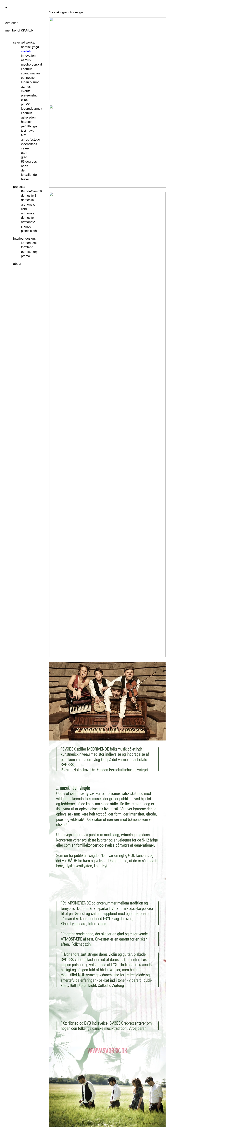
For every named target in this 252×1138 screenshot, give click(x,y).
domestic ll (28, 195)
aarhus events (26, 88)
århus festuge (30, 139)
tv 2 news (27, 130)
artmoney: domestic (28, 215)
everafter (11, 22)
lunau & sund (30, 82)
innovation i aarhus (29, 57)
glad (24, 157)
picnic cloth (29, 230)
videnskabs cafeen (29, 146)
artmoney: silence (28, 224)
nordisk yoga (30, 46)
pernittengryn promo (30, 253)
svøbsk (26, 51)
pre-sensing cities (29, 97)
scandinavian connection (30, 75)
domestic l (28, 199)
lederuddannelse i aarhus (33, 110)
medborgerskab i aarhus (32, 66)
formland (27, 247)
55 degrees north (29, 163)
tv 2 (23, 135)
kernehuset (29, 242)
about (17, 263)
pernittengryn (30, 126)
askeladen (28, 117)
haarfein (26, 121)
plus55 (26, 104)
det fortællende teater (29, 174)
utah (24, 152)
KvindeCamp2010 (33, 191)
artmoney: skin (28, 206)
